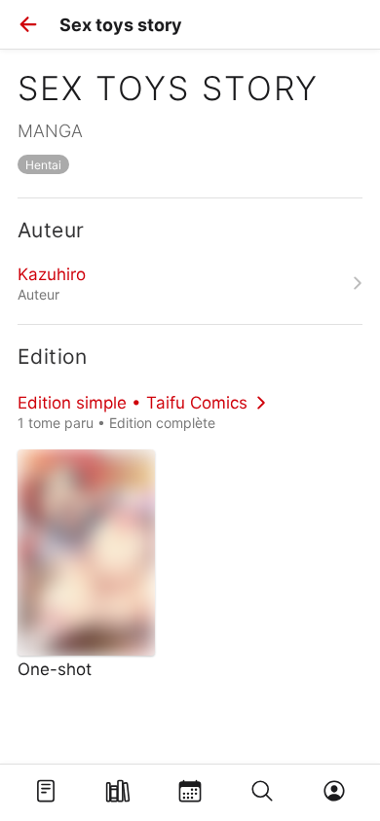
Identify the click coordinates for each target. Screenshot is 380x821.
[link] (190, 283)
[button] (28, 24)
